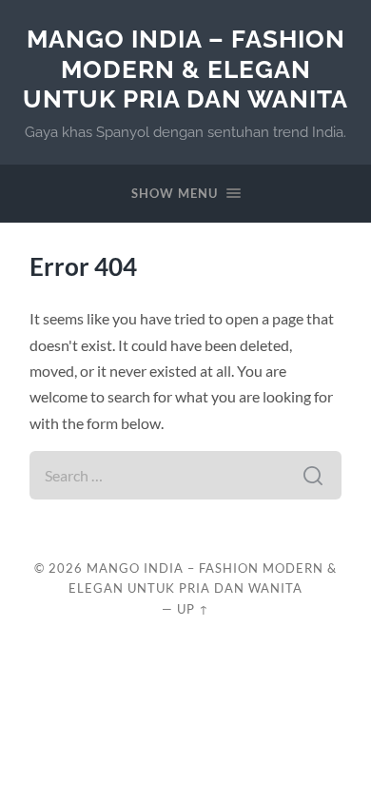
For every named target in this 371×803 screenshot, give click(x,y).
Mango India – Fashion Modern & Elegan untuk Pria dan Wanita (185, 68)
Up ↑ (193, 609)
